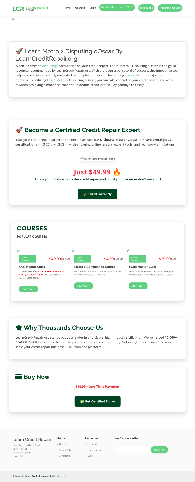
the (144, 75)
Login (93, 7)
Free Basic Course (170, 7)
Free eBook (146, 7)
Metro (61, 80)
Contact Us (64, 456)
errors (129, 75)
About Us (63, 444)
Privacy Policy (65, 450)
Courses (80, 7)
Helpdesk (92, 444)
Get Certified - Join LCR (117, 7)
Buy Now (27, 289)
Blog (90, 456)
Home (67, 7)
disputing (49, 66)
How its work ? (95, 450)
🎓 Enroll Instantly (97, 194)
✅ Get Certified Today (97, 401)
